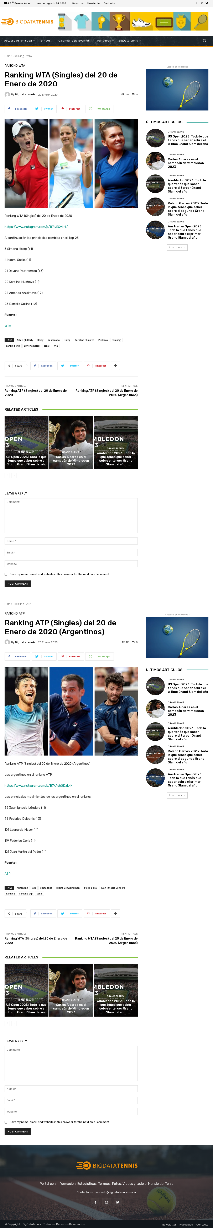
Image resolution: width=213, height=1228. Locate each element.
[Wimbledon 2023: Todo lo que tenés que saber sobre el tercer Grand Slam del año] (116, 442)
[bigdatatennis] (8, 94)
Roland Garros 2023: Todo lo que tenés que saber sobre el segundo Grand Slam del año (188, 208)
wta (56, 345)
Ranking (19, 56)
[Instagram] (201, 3)
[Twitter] (206, 3)
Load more (175, 247)
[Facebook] (196, 3)
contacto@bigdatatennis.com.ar (115, 1192)
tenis (47, 345)
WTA (29, 56)
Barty (40, 339)
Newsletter (169, 1224)
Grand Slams (25, 452)
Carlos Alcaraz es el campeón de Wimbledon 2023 (71, 460)
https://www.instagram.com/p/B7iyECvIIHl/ (36, 227)
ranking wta (13, 345)
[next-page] (13, 475)
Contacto (202, 1224)
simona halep (32, 345)
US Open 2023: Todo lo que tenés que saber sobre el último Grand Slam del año (26, 460)
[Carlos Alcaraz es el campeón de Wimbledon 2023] (71, 442)
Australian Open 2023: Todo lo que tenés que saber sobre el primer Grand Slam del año (185, 231)
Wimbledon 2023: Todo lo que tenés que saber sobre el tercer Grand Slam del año (116, 458)
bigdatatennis (25, 94)
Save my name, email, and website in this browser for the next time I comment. (60, 574)
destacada (54, 339)
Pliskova (103, 339)
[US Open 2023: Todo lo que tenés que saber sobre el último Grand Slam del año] (26, 442)
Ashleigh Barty (25, 339)
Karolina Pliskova (84, 339)
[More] (115, 366)
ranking (116, 339)
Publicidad (186, 1224)
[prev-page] (7, 475)
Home (8, 56)
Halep (67, 339)
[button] (204, 41)
